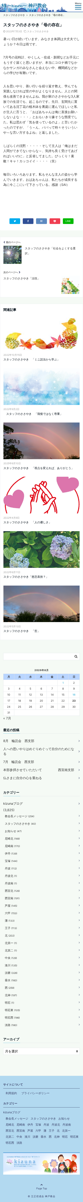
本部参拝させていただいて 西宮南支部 (38, 770)
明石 (9, 1002)
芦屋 (11, 905)
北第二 (11, 950)
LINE (68, 221)
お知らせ (13, 831)
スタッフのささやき (38, 31)
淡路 (11, 1025)
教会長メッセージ (19, 816)
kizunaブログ (13, 803)
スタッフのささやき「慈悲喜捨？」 (26, 576)
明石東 (12, 1010)
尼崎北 (12, 838)
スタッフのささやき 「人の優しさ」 (27, 522)
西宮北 (12, 890)
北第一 (11, 943)
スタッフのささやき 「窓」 (21, 631)
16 (74, 694)
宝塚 (11, 861)
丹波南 (11, 883)
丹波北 (11, 875)
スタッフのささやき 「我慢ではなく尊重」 (33, 413)
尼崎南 (12, 846)
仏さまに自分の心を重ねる (22, 778)
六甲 (11, 913)
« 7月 (7, 718)
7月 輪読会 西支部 (18, 762)
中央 (11, 958)
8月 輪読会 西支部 (18, 741)
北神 (11, 995)
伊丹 (11, 853)
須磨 (11, 972)
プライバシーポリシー (35, 1093)
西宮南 (12, 898)
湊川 (11, 965)
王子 (11, 928)
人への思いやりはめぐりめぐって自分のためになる (38, 751)
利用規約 (11, 1093)
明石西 (12, 1017)
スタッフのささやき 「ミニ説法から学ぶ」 (31, 359)
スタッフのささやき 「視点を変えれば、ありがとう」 (38, 468)
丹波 (11, 868)
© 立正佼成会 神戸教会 (41, 1196)
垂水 (11, 980)
